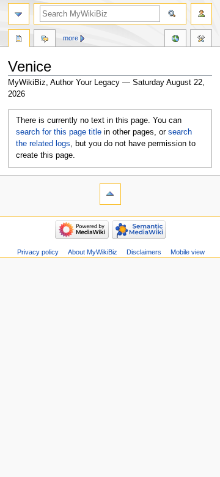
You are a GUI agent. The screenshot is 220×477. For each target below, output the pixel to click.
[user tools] (201, 13)
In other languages (175, 40)
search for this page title (58, 132)
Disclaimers (144, 252)
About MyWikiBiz (92, 252)
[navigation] (18, 13)
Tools (201, 40)
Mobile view (187, 252)
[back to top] (110, 194)
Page (19, 40)
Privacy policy (38, 252)
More (70, 38)
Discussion (44, 40)
